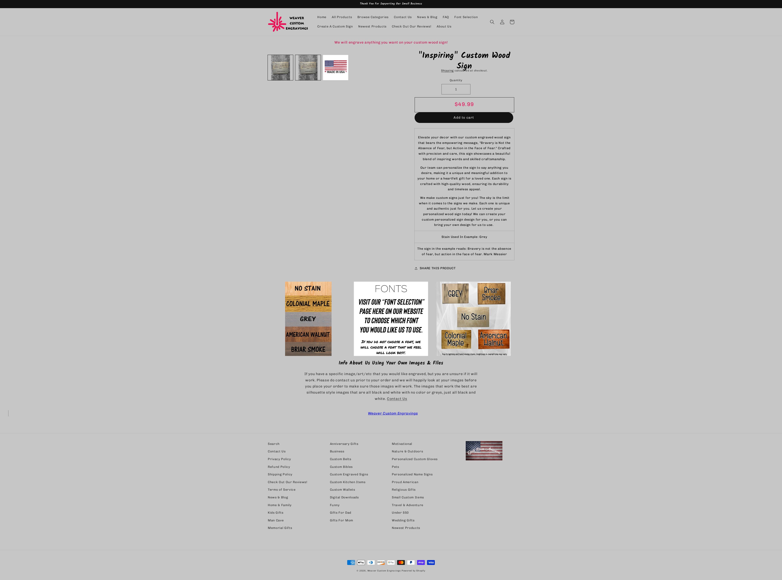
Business (337, 451)
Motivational (402, 444)
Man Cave (276, 520)
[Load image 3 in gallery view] (335, 67)
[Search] (492, 22)
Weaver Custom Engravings (393, 413)
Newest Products (406, 528)
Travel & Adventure (407, 505)
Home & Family (280, 505)
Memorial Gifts (280, 528)
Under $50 (400, 512)
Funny (335, 505)
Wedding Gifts (403, 520)
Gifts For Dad (340, 512)
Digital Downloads (344, 497)
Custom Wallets (342, 489)
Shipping (447, 70)
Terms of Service (282, 489)
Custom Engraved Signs (349, 474)
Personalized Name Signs (412, 474)
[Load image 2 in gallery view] (308, 67)
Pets (395, 467)
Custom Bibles (341, 467)
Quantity (456, 80)
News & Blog (278, 497)
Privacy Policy (279, 459)
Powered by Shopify (413, 570)
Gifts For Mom (341, 520)
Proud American (405, 482)
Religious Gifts (404, 489)
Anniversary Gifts (344, 444)
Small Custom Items (408, 497)
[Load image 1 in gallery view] (280, 67)
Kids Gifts (275, 512)
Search (274, 444)
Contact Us (397, 398)
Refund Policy (279, 467)
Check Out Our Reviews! (287, 482)
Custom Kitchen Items (348, 482)
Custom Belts (340, 459)
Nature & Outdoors (407, 451)
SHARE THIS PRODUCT (438, 268)
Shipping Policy (280, 474)
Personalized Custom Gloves (415, 459)
